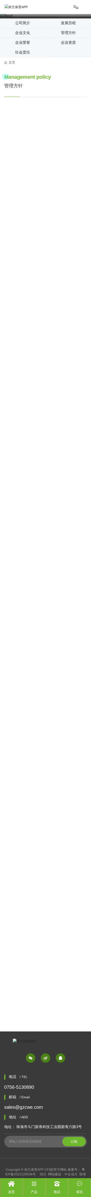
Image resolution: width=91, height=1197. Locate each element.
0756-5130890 (19, 1087)
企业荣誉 (22, 42)
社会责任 (22, 52)
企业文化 (22, 33)
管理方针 (68, 33)
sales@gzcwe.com (23, 1107)
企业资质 (68, 42)
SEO (42, 1174)
